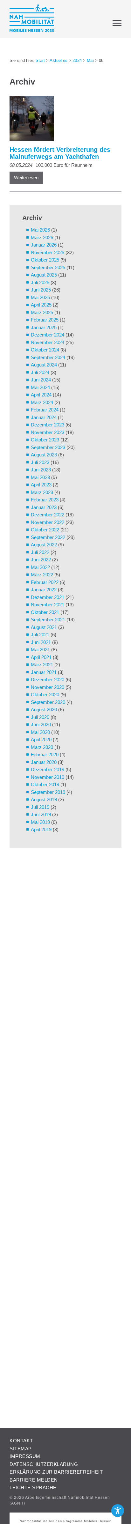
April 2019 (41, 829)
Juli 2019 (40, 807)
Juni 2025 (41, 289)
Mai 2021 (40, 649)
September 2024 (48, 357)
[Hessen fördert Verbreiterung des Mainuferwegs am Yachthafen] (62, 119)
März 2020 (42, 747)
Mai (90, 60)
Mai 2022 (40, 567)
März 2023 (42, 492)
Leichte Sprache (33, 1487)
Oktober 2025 (45, 260)
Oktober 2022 (45, 529)
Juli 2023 (40, 462)
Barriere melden (34, 1480)
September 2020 (48, 702)
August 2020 (44, 709)
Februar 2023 (45, 499)
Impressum (25, 1456)
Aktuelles (58, 60)
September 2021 (48, 619)
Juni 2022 (41, 559)
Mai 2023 (40, 477)
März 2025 (42, 312)
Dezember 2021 (47, 597)
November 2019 (47, 777)
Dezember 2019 (47, 769)
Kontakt (21, 1440)
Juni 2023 (41, 469)
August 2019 (44, 799)
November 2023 (47, 432)
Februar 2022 (45, 582)
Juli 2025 (40, 282)
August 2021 (44, 627)
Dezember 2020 (47, 679)
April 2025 (41, 304)
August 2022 (44, 544)
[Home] (32, 19)
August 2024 (44, 364)
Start (40, 60)
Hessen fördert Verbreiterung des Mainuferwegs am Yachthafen (60, 153)
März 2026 (42, 237)
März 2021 (42, 664)
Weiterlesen (26, 177)
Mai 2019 (40, 822)
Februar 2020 (45, 754)
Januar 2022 (44, 589)
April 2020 (41, 739)
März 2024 (42, 402)
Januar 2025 (44, 327)
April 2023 (41, 484)
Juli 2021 (40, 634)
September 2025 (48, 267)
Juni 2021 (41, 642)
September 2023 (48, 447)
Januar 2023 (44, 507)
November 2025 (47, 252)
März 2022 (42, 574)
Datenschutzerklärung (44, 1464)
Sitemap (21, 1448)
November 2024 (47, 342)
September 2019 (48, 792)
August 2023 (44, 454)
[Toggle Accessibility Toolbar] (118, 1511)
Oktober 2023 (45, 439)
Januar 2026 (44, 245)
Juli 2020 (40, 717)
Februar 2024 (45, 409)
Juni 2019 (41, 814)
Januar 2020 (44, 762)
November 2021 (47, 604)
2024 (77, 60)
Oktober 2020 (45, 694)
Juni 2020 (41, 724)
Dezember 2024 (47, 334)
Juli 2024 (40, 372)
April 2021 (41, 657)
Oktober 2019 (45, 784)
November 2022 (47, 522)
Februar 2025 (45, 319)
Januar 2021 (44, 672)
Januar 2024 (44, 417)
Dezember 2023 (47, 424)
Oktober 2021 (45, 612)
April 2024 (41, 394)
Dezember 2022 (47, 514)
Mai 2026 (40, 230)
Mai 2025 (40, 297)
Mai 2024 (40, 387)
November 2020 (47, 687)
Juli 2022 (40, 552)
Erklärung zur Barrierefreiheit (56, 1472)
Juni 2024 (41, 379)
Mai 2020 (40, 732)
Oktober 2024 (45, 349)
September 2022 (48, 537)
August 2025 (44, 274)
